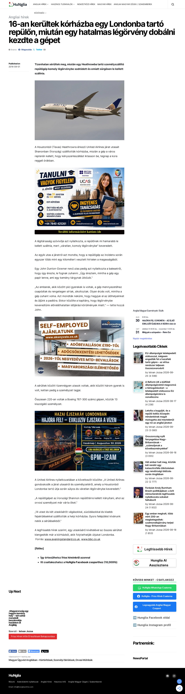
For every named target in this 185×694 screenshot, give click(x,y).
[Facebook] (167, 676)
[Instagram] (174, 676)
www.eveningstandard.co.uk (62, 539)
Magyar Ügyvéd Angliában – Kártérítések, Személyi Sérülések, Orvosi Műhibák (50, 660)
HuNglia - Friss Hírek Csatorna (156, 596)
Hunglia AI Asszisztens (158, 562)
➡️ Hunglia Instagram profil (152, 625)
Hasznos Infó (60, 682)
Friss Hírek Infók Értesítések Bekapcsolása (33, 636)
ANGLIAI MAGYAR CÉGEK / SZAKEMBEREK (133, 4)
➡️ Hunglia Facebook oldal (151, 617)
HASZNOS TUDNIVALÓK (62, 4)
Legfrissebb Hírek (158, 549)
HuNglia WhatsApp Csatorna (156, 587)
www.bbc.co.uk (90, 539)
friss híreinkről (71, 557)
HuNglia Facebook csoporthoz (84, 562)
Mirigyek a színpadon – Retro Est (156, 332)
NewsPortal (140, 658)
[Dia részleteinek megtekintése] (79, 197)
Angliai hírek (19, 17)
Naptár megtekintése (142, 338)
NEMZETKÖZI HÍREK (86, 4)
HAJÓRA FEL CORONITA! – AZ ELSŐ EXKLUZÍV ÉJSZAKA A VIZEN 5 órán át (159, 322)
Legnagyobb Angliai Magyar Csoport (157, 607)
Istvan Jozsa (26, 631)
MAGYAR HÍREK (104, 4)
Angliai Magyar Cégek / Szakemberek (85, 682)
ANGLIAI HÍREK (39, 4)
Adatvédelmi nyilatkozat (27, 682)
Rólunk (12, 682)
